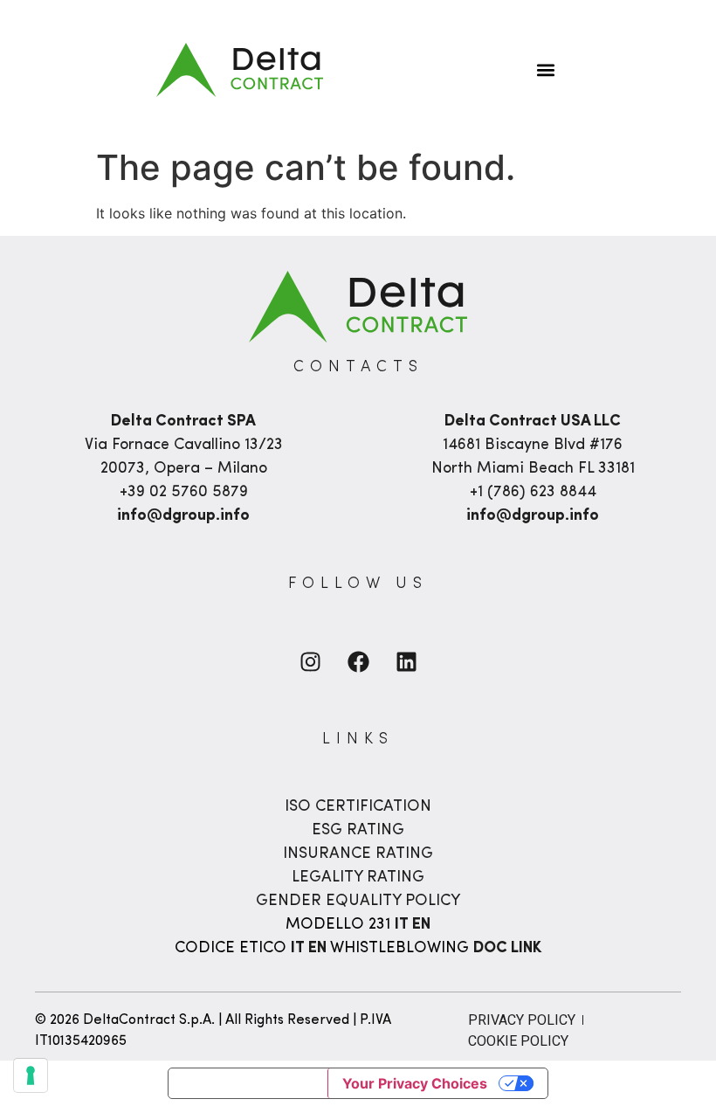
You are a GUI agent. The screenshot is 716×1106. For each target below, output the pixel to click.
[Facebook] (358, 662)
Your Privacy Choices (414, 1083)
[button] (545, 70)
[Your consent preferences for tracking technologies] (30, 1075)
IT (403, 925)
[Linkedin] (406, 662)
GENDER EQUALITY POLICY (358, 901)
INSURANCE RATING (358, 854)
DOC (492, 949)
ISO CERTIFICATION (358, 807)
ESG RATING (358, 831)
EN (421, 925)
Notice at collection (247, 1083)
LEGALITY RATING (358, 878)
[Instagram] (310, 662)
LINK (526, 949)
